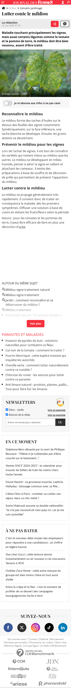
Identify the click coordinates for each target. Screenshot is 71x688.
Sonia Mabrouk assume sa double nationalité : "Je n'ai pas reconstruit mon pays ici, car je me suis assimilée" (35, 510)
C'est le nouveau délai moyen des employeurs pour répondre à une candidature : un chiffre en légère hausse (34, 542)
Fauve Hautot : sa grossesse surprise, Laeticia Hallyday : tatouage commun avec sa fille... (34, 484)
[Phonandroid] (52, 683)
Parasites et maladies (23, 334)
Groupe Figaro (31, 646)
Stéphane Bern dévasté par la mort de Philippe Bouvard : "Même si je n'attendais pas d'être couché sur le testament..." (35, 454)
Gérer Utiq (61, 642)
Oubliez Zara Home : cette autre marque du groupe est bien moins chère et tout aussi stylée (33, 575)
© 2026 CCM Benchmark (53, 646)
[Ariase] (19, 684)
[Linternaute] (19, 669)
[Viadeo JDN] (52, 676)
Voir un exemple (56, 410)
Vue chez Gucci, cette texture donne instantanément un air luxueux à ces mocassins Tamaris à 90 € (35, 559)
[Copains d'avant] (19, 676)
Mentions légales (13, 646)
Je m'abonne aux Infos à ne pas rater (37, 103)
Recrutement (57, 639)
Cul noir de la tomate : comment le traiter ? (34, 350)
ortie (22, 227)
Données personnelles (16, 642)
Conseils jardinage (31, 8)
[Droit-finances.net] (52, 669)
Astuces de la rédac (19, 415)
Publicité (44, 639)
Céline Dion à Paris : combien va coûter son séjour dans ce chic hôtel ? (33, 496)
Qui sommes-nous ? (17, 639)
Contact (34, 639)
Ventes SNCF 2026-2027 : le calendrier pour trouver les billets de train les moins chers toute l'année (34, 470)
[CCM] (19, 661)
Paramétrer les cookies (41, 642)
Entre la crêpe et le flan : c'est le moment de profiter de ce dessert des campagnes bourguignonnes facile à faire (33, 591)
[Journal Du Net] (52, 661)
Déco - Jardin (16, 410)
